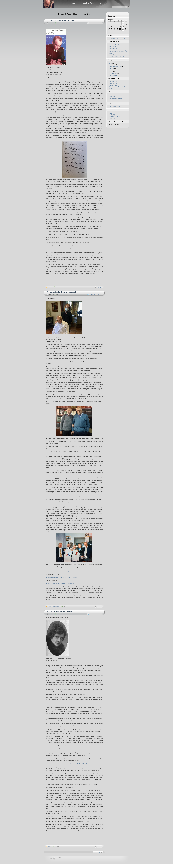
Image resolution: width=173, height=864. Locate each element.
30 (123, 29)
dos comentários (114, 116)
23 (123, 28)
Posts (112, 115)
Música (49, 846)
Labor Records (113, 83)
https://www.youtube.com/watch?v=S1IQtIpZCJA (74, 571)
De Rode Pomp (113, 81)
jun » (126, 31)
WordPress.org (113, 118)
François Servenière (114, 95)
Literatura (50, 287)
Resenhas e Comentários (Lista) (117, 38)
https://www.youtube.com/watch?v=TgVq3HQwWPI (74, 764)
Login (110, 113)
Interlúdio (111, 68)
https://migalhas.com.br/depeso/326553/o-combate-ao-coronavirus (62, 577)
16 (123, 26)
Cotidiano (50, 606)
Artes (110, 63)
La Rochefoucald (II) (114, 48)
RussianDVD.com (113, 85)
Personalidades (56, 606)
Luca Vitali (112, 96)
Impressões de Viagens (115, 66)
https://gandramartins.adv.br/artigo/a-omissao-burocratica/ (60, 583)
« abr (109, 31)
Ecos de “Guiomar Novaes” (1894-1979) (60, 611)
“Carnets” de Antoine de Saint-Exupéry (60, 20)
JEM (57, 23)
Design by (62, 859)
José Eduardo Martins (85, 3)
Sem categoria (113, 75)
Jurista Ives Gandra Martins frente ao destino (62, 292)
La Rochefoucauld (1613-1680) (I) (117, 50)
